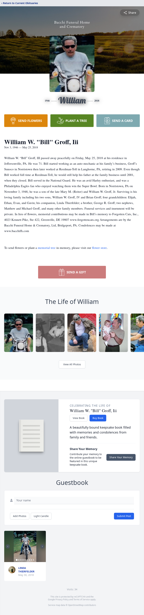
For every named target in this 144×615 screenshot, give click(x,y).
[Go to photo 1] (17, 560)
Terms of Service (81, 599)
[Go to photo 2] (18, 560)
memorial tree (46, 248)
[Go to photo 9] (33, 560)
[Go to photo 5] (25, 560)
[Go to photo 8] (31, 560)
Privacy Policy (62, 599)
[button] (25, 546)
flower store (99, 248)
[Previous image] (8, 546)
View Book (78, 418)
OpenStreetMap (76, 605)
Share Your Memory (121, 457)
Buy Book (98, 418)
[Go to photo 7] (29, 560)
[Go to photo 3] (21, 560)
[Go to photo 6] (27, 560)
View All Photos (72, 364)
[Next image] (42, 546)
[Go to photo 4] (23, 560)
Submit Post (124, 516)
